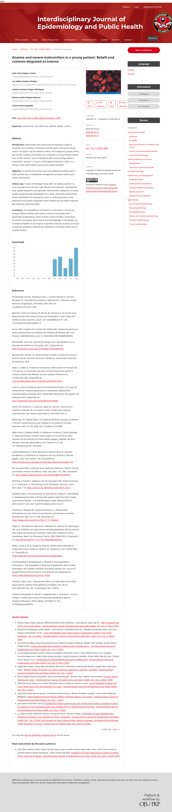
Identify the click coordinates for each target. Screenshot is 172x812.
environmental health (136, 132)
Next (115, 729)
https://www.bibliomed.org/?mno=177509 (31, 575)
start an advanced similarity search (40, 735)
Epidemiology (133, 200)
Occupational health (136, 171)
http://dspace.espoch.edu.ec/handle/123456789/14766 (37, 381)
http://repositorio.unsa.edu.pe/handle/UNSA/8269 (35, 400)
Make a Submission (143, 50)
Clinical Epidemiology (137, 208)
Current (104, 39)
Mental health (134, 163)
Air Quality (133, 140)
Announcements (89, 39)
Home (14, 49)
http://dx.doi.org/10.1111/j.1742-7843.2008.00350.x (38, 539)
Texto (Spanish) (123, 104)
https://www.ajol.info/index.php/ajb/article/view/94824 (37, 556)
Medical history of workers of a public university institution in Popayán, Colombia (61, 669)
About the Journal (50, 39)
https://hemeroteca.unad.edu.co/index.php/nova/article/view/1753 (42, 462)
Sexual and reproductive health (141, 167)
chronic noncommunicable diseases (143, 151)
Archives (116, 39)
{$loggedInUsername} (152, 7)
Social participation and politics (141, 187)
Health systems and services (140, 183)
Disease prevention (136, 191)
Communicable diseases (138, 155)
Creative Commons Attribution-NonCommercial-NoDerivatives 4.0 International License (102, 187)
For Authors (144, 100)
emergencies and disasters (139, 196)
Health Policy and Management (140, 175)
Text (112, 106)
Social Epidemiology (137, 212)
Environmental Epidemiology (140, 204)
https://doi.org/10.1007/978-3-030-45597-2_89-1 (48, 487)
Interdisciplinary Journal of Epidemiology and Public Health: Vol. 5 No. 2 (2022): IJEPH (80, 626)
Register (126, 7)
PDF (89, 106)
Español (131, 74)
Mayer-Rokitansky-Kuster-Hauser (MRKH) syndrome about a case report (60, 696)
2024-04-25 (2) (92, 132)
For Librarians (143, 106)
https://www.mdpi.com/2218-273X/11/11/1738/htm (35, 520)
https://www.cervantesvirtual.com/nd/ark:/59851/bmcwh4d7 (42, 475)
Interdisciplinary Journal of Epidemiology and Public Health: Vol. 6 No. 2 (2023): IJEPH (81, 756)
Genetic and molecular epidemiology (143, 216)
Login (136, 7)
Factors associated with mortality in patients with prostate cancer (60, 646)
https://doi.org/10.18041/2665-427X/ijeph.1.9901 (39, 118)
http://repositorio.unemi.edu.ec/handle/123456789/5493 (37, 348)
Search (153, 38)
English (131, 70)
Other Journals (21, 39)
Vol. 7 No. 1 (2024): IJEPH (40, 49)
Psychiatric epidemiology (139, 220)
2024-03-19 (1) (92, 135)
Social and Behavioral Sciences (140, 159)
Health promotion (136, 179)
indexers (128, 39)
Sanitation (133, 136)
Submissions (70, 39)
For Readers (144, 94)
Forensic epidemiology (138, 224)
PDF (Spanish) (100, 104)
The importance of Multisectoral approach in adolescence (61, 659)
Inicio (34, 39)
